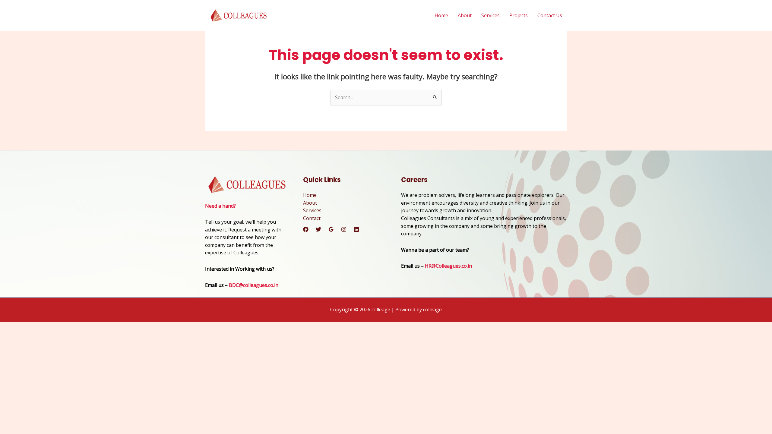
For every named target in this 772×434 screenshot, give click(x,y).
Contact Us (549, 15)
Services (490, 15)
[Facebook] (305, 229)
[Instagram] (343, 229)
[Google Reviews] (331, 229)
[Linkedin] (356, 229)
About (465, 15)
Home (441, 15)
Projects (518, 15)
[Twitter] (318, 229)
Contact (312, 218)
